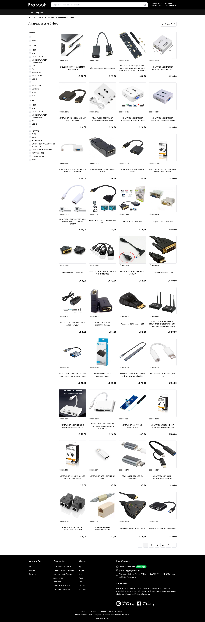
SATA (34, 137)
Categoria (50, 17)
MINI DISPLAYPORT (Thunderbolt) (39, 61)
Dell (80, 581)
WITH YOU (105, 619)
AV (33, 69)
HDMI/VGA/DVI (38, 156)
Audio (34, 159)
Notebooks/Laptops (63, 566)
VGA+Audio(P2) (38, 153)
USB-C (34, 79)
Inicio (30, 566)
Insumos (57, 581)
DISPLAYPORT (37, 56)
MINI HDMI (36, 72)
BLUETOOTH (37, 140)
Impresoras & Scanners (64, 574)
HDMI (34, 50)
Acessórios (58, 578)
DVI (33, 65)
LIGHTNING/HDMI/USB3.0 (42, 149)
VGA (33, 53)
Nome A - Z (170, 24)
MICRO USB (36, 85)
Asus (81, 578)
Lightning (35, 89)
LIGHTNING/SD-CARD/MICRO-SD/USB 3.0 (44, 145)
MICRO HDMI (37, 75)
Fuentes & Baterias (62, 585)
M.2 (33, 95)
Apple (34, 40)
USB (33, 82)
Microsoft (83, 589)
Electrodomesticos (62, 589)
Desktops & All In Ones (64, 570)
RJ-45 (34, 92)
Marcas (31, 570)
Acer (81, 574)
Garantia (32, 574)
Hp (33, 37)
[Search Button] (145, 4)
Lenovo (82, 585)
